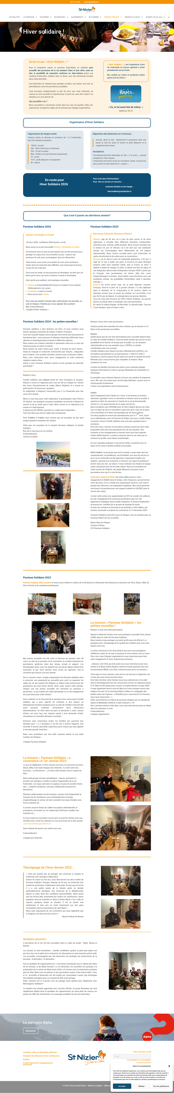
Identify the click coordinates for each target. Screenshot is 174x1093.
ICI (111, 697)
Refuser (141, 1086)
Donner (26, 1060)
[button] (169, 1066)
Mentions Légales (95, 1086)
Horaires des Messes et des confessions (41, 1056)
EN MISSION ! (60, 17)
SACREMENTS (77, 17)
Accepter (122, 1086)
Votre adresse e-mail (142, 1052)
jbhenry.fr (108, 1086)
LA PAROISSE (28, 17)
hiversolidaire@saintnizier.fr (119, 191)
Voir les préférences (161, 1086)
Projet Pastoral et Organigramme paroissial (38, 1064)
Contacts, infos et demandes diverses (40, 1052)
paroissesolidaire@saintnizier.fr (37, 824)
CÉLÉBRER (44, 17)
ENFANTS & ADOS (132, 17)
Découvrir (31, 1030)
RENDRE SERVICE (111, 17)
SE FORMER (94, 17)
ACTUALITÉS (14, 17)
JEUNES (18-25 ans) (153, 17)
